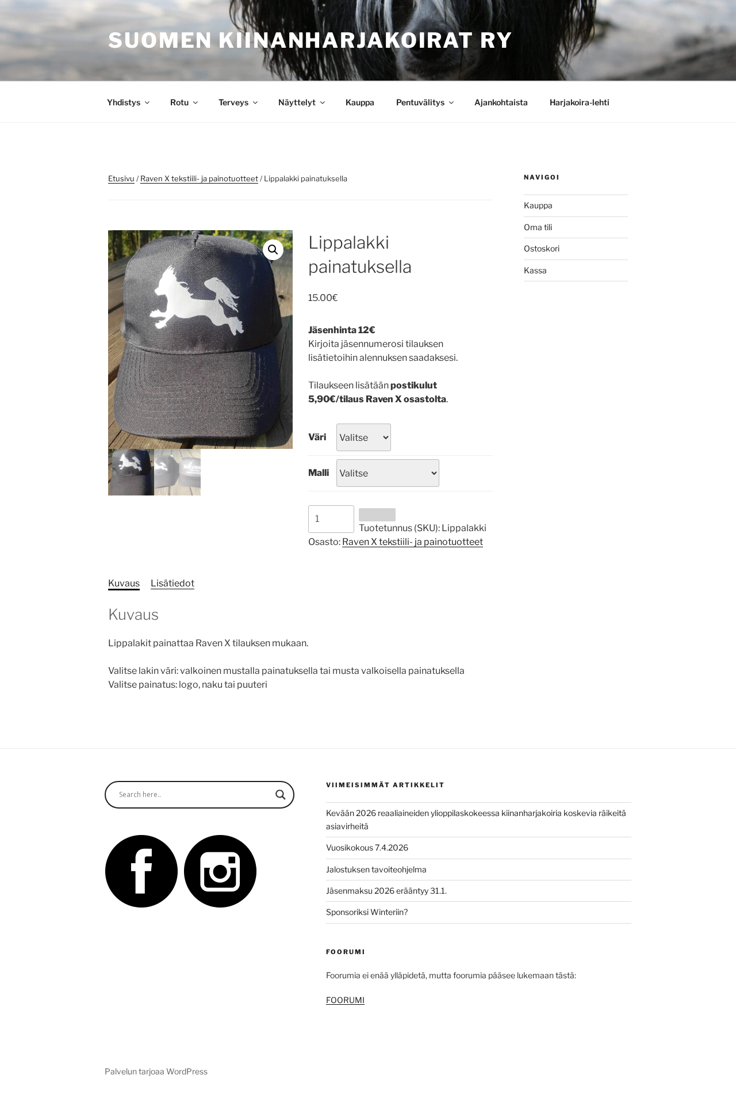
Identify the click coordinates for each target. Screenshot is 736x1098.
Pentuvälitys (420, 102)
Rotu (179, 102)
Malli (318, 472)
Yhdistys (123, 102)
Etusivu (121, 178)
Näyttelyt (297, 102)
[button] (273, 249)
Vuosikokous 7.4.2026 (367, 847)
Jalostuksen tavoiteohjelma (376, 869)
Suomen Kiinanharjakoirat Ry (310, 40)
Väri (317, 437)
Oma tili (538, 227)
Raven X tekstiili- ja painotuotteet (199, 178)
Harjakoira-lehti (580, 102)
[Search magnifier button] (281, 795)
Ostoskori (541, 248)
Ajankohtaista (501, 102)
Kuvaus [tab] (124, 583)
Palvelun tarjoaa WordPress (156, 1071)
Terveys (233, 102)
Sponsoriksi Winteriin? (367, 912)
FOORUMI (345, 1000)
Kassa (535, 270)
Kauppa (360, 102)
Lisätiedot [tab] (172, 583)
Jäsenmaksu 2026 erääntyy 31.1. (386, 890)
